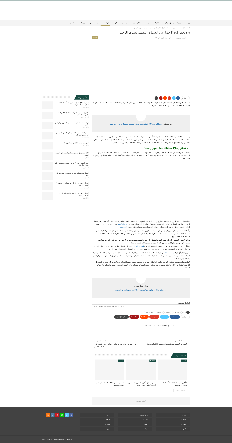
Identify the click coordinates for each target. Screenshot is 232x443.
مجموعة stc (169, 253)
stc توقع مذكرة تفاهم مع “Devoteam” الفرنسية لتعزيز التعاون (141, 290)
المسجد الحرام (159, 312)
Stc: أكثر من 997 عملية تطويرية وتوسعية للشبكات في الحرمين (136, 124)
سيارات (107, 429)
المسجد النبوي (138, 246)
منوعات (145, 429)
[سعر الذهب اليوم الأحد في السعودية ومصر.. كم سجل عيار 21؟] (47, 166)
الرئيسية (180, 23)
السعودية (123, 227)
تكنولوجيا (106, 23)
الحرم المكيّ (176, 312)
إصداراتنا (183, 424)
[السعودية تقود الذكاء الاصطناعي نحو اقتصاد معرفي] (109, 370)
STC (183, 312)
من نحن (183, 415)
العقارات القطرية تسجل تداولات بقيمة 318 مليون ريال (167, 344)
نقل (116, 23)
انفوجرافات (74, 23)
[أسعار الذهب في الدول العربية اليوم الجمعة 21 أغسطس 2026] (47, 186)
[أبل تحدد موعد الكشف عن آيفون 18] (47, 146)
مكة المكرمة (122, 224)
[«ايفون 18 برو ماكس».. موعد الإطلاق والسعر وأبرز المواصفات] (47, 115)
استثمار (125, 23)
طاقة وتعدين (137, 23)
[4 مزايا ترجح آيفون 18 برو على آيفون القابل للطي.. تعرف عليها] (141, 370)
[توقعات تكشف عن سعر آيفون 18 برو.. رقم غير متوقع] (47, 125)
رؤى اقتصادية (144, 415)
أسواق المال (169, 23)
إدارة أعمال (94, 23)
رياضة (108, 415)
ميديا (83, 23)
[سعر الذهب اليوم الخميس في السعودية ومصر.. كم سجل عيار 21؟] (47, 135)
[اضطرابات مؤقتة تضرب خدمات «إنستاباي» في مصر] (47, 176)
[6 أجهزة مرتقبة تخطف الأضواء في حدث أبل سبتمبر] (172, 370)
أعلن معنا (183, 429)
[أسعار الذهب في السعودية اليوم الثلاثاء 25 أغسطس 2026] (47, 196)
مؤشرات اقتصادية (153, 23)
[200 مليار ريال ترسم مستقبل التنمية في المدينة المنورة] (47, 156)
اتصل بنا (183, 419)
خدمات (108, 419)
